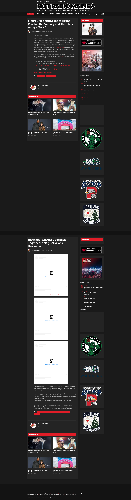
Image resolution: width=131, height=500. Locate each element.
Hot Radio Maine (36, 31)
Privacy (53, 493)
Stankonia (37, 413)
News (50, 31)
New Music (48, 75)
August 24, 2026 (57, 135)
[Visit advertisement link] (52, 79)
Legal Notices (47, 493)
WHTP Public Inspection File (80, 493)
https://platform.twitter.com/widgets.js (43, 72)
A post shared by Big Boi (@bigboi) (51, 294)
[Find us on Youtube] (94, 14)
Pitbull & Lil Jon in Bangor (90, 90)
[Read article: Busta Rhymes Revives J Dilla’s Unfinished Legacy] (64, 105)
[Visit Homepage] (65, 6)
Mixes (58, 14)
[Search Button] (98, 14)
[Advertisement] (92, 114)
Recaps (77, 14)
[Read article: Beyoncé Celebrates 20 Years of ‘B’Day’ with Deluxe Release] (39, 105)
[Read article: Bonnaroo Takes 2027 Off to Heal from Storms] (64, 124)
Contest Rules (30, 493)
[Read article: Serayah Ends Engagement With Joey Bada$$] (39, 124)
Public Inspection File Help (32, 494)
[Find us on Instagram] (89, 14)
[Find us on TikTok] (96, 14)
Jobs (57, 493)
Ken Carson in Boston (89, 95)
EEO (35, 493)
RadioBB (53, 497)
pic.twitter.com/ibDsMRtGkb (61, 65)
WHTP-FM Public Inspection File (66, 493)
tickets (61, 56)
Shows (44, 14)
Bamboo (46, 411)
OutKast (68, 411)
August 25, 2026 (32, 135)
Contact (84, 14)
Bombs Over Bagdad (59, 411)
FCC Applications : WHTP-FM (57, 494)
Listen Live (30, 14)
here (71, 407)
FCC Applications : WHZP (70, 494)
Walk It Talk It (60, 47)
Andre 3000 (40, 411)
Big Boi (51, 411)
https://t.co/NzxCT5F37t (44, 65)
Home (38, 14)
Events (64, 14)
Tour (54, 75)
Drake (39, 75)
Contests (70, 14)
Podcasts (51, 14)
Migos (43, 75)
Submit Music (40, 493)
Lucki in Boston (88, 99)
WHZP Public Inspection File (94, 493)
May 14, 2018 (44, 31)
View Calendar (83, 102)
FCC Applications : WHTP (44, 494)
